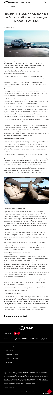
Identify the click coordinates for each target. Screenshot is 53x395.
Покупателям (9, 350)
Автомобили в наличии (12, 354)
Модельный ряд (10, 346)
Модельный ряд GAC (15, 315)
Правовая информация (9, 387)
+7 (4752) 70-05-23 (44, 338)
